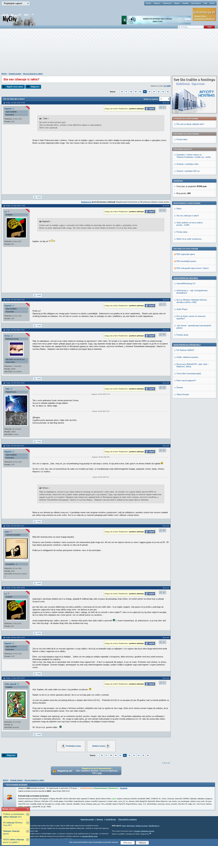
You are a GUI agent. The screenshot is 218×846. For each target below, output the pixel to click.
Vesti (124, 826)
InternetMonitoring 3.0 (185, 283)
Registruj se (167, 3)
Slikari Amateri (182, 394)
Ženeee (179, 387)
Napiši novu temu (15, 87)
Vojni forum (130, 826)
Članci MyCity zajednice (127, 819)
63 (154, 92)
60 (140, 92)
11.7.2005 (167, 86)
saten (6, 532)
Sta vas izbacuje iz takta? (33, 74)
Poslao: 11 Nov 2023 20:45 (15, 678)
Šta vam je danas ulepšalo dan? (190, 124)
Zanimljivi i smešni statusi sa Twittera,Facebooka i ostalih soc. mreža (193, 156)
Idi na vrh (167, 763)
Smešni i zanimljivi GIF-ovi (188, 171)
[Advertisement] (109, 52)
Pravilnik (185, 3)
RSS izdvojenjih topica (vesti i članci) (192, 268)
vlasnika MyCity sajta (89, 836)
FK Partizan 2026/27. (185, 350)
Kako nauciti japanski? (186, 380)
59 (136, 92)
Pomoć (212, 3)
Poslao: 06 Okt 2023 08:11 (15, 446)
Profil (39, 197)
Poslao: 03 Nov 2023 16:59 (15, 588)
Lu (5, 211)
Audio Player (181, 309)
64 (159, 92)
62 (149, 92)
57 (126, 92)
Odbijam (142, 843)
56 (122, 92)
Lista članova (196, 3)
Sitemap (100, 819)
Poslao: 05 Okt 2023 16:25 (15, 383)
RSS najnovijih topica (185, 254)
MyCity (148, 3)
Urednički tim (111, 819)
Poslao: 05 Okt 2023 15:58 (15, 330)
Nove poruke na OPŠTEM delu (187, 345)
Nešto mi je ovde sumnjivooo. (189, 239)
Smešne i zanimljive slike (187, 164)
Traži (205, 3)
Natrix (179, 209)
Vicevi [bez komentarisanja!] (188, 373)
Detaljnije (123, 788)
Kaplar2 (7, 109)
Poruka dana (181, 139)
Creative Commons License (144, 831)
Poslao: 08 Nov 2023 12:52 (15, 637)
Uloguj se (157, 3)
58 (131, 92)
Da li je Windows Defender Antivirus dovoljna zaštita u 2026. (191, 301)
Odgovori (35, 87)
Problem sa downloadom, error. (14, 815)
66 (168, 92)
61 (145, 92)
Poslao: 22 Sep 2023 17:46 (15, 205)
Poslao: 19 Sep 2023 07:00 (15, 103)
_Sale (6, 389)
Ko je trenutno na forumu (16, 785)
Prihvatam (128, 843)
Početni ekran (182, 335)
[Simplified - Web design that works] (150, 833)
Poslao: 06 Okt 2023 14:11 (15, 526)
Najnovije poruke (87, 819)
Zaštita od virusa (142, 826)
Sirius (7, 336)
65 (163, 92)
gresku (11, 832)
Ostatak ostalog (15, 74)
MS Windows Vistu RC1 (13, 823)
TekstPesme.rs (154, 826)
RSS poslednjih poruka (186, 261)
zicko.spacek (10, 684)
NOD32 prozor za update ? (13, 840)
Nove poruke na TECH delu (186, 278)
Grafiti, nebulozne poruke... (188, 357)
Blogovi (177, 3)
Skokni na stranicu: (151, 99)
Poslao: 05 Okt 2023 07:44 (15, 300)
